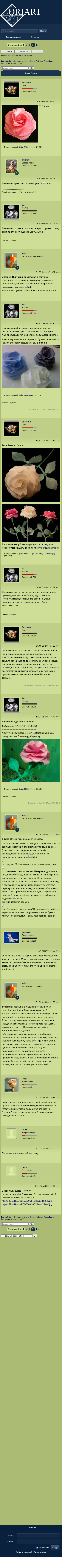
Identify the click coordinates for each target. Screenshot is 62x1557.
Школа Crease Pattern (32, 61)
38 (58, 646)
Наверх (32, 1527)
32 (58, 179)
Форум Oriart (6, 61)
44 (58, 1148)
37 (58, 587)
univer (29, 55)
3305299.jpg (50, 554)
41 (58, 951)
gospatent (26, 932)
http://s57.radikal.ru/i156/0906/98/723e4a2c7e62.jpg (27, 1204)
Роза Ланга (49, 61)
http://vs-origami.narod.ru (46, 547)
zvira (24, 253)
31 (58, 102)
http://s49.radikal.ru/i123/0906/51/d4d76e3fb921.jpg (27, 1201)
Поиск (43, 31)
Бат (23, 205)
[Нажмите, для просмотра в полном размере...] (31, 346)
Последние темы (47, 3)
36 (58, 441)
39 (58, 717)
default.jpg (28, 395)
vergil (24, 1079)
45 (58, 1186)
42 (58, 1002)
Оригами (18, 61)
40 (58, 834)
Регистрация (40, 1552)
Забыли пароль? (24, 1552)
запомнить (44, 1547)
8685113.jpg (29, 554)
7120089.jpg (29, 147)
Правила (35, 37)
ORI (27, 11)
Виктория (26, 83)
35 (58, 323)
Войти (53, 3)
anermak (22, 55)
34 (58, 272)
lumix (24, 1167)
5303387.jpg (29, 789)
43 (58, 1097)
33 (58, 224)
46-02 (24, 1130)
